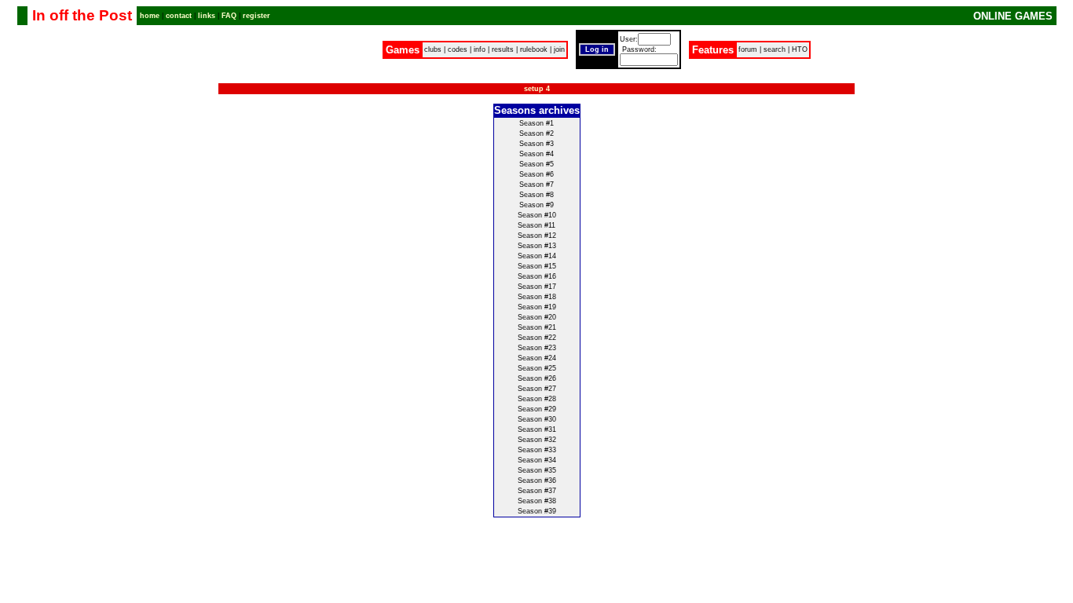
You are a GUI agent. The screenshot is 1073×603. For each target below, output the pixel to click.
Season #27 (537, 389)
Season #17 (537, 287)
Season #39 (537, 511)
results (503, 49)
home (149, 16)
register (256, 16)
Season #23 (537, 348)
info (479, 49)
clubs (432, 49)
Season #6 (536, 174)
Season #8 (536, 195)
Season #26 (537, 378)
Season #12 (537, 235)
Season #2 (536, 133)
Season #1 (536, 123)
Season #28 (537, 399)
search (775, 49)
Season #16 (537, 276)
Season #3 (536, 144)
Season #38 (537, 501)
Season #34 (537, 460)
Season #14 (537, 256)
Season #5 (536, 164)
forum (747, 49)
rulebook (533, 49)
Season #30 (537, 419)
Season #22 (537, 338)
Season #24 (537, 358)
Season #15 (537, 266)
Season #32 (537, 440)
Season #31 (537, 429)
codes (457, 49)
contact (179, 16)
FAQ (229, 16)
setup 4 (537, 89)
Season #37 (537, 491)
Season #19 (537, 307)
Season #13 (537, 246)
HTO (799, 49)
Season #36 (537, 480)
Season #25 (537, 368)
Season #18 (537, 297)
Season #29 (537, 409)
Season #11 (536, 225)
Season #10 (537, 215)
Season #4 (536, 154)
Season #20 (537, 317)
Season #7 (536, 184)
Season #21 (537, 327)
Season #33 (537, 450)
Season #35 (537, 470)
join (559, 49)
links (206, 16)
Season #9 (536, 205)
